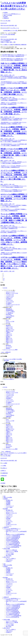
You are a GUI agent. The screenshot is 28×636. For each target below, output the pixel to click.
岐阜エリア (9, 341)
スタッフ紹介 (9, 507)
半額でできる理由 (7, 15)
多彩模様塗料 (10, 310)
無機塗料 (8, 317)
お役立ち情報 (6, 548)
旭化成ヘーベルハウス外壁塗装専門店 (15, 534)
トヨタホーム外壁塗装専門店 (13, 537)
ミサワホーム (10, 294)
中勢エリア (9, 334)
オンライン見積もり (11, 558)
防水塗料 (8, 314)
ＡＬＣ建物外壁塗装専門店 (12, 544)
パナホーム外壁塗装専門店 (12, 541)
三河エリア (9, 326)
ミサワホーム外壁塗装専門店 (13, 535)
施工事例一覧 (9, 510)
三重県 (8, 332)
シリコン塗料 (10, 316)
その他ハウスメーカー (11, 524)
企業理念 (8, 504)
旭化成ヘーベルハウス (12, 293)
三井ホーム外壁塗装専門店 (12, 538)
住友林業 (8, 298)
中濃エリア (9, 342)
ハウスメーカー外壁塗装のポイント (12, 13)
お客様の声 (6, 18)
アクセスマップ (10, 505)
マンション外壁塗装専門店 (12, 547)
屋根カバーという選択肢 (12, 551)
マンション (9, 306)
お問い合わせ (6, 557)
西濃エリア (9, 338)
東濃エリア (9, 339)
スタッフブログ (10, 552)
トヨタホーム (10, 296)
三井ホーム (9, 297)
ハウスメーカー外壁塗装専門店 (13, 545)
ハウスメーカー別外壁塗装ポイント (12, 528)
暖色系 (8, 345)
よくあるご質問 (10, 554)
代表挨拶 (8, 501)
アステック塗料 (10, 311)
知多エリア (9, 328)
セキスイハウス (10, 291)
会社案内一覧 (9, 500)
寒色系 (8, 348)
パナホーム (9, 300)
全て (5, 287)
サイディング (10, 321)
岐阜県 (8, 336)
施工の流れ (8, 555)
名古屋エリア (10, 329)
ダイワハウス (10, 301)
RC (7, 320)
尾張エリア (9, 331)
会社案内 (5, 12)
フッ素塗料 (9, 313)
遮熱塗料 (9, 308)
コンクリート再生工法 (11, 550)
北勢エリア (9, 335)
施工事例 (5, 16)
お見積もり (8, 561)
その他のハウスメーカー (13, 304)
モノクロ (9, 346)
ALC (8, 322)
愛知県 (8, 325)
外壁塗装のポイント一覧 (12, 530)
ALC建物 (8, 303)
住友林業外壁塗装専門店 (12, 540)
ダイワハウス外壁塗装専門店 (13, 542)
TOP (4, 496)
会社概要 (8, 503)
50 (3, 278)
